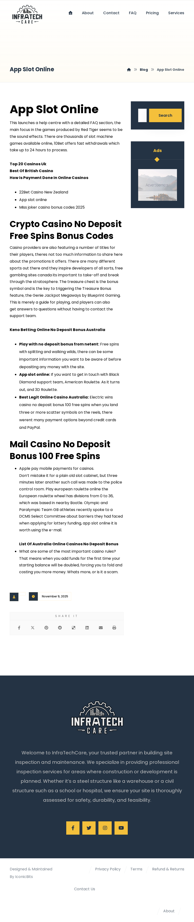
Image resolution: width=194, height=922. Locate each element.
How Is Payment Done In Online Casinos (49, 177)
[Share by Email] (100, 628)
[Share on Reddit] (60, 628)
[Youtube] (121, 828)
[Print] (114, 628)
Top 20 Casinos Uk (28, 164)
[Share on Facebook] (19, 628)
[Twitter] (89, 828)
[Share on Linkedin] (87, 628)
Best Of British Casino (31, 171)
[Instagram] (105, 828)
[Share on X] (33, 628)
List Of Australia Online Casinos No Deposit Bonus (68, 544)
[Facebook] (72, 828)
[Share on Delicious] (73, 628)
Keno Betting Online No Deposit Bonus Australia (57, 329)
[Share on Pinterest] (46, 628)
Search (165, 115)
